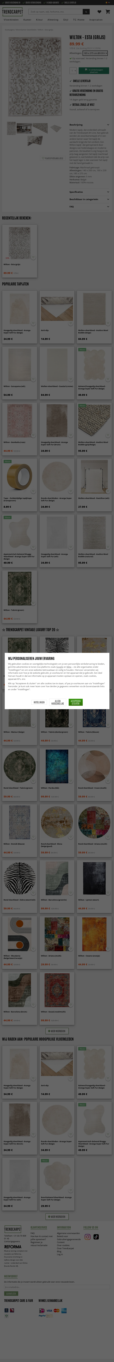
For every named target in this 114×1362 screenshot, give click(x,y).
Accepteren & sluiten (76, 702)
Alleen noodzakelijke (57, 702)
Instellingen (39, 702)
